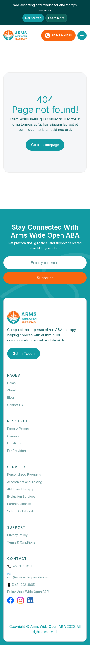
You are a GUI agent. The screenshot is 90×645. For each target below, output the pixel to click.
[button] (82, 35)
